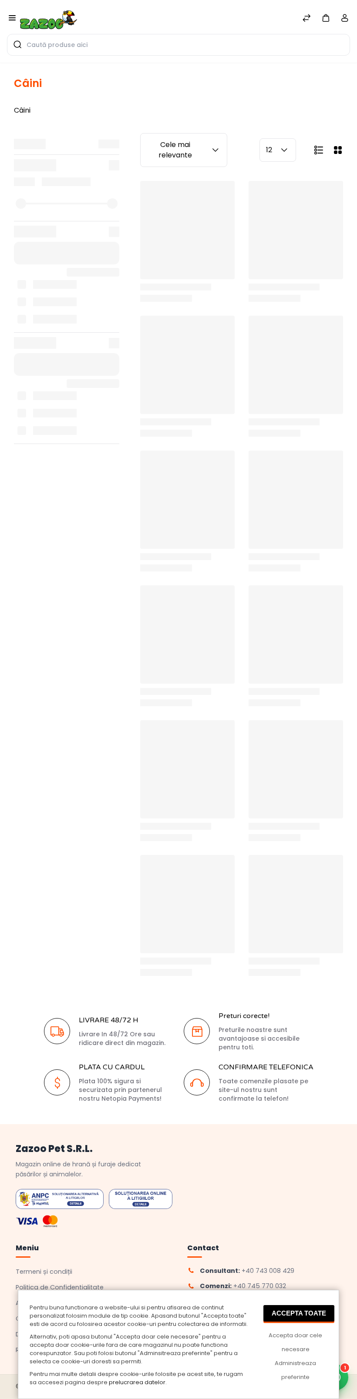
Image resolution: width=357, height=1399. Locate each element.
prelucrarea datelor (137, 1382)
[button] (325, 17)
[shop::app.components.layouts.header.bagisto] (48, 16)
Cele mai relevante (175, 150)
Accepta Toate (299, 1313)
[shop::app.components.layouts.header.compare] (306, 19)
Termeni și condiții (44, 1271)
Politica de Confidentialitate (60, 1287)
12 (269, 150)
